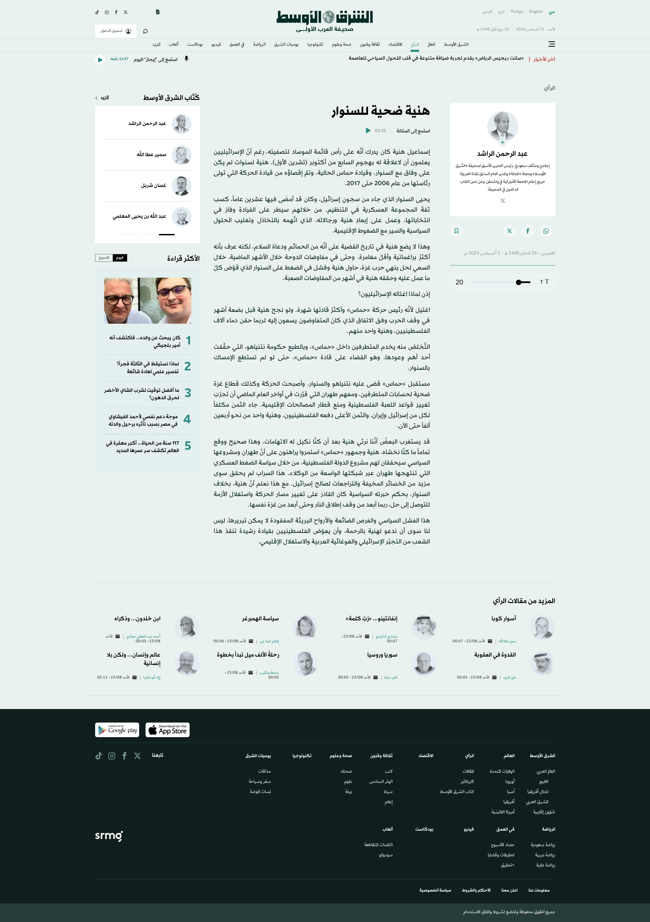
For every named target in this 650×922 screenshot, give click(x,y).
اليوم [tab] (120, 257)
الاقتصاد (395, 45)
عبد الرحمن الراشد (147, 123)
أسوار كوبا (504, 619)
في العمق (237, 45)
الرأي (415, 45)
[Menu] (551, 44)
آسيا (511, 792)
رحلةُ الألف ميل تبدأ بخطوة (248, 655)
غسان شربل (153, 185)
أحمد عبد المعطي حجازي (143, 637)
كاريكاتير (467, 782)
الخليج (543, 782)
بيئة (348, 792)
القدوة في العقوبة (495, 655)
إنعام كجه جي (269, 642)
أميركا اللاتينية (503, 812)
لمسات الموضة (260, 792)
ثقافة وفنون (370, 45)
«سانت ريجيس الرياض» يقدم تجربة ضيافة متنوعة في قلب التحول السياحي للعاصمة (436, 59)
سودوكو (386, 855)
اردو (501, 12)
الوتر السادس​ (381, 782)
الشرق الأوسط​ (456, 45)
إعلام (389, 802)
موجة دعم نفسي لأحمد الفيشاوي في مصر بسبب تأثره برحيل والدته (143, 420)
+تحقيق (508, 865)
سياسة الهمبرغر (260, 619)
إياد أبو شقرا (151, 678)
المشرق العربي (537, 802)
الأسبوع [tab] (104, 257)
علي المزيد (509, 678)
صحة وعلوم (341, 45)
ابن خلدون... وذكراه (137, 619)
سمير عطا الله (151, 154)
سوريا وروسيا (382, 655)
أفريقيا (509, 802)
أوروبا (510, 782)
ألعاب (173, 45)
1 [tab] (167, 235)
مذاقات (264, 772)
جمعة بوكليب (269, 673)
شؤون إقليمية (544, 812)
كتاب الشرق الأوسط (457, 792)
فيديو (216, 45)
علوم (348, 782)
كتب (389, 772)
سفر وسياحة (260, 782)
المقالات (468, 772)
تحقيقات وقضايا (501, 855)
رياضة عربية (545, 855)
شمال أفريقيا (537, 792)
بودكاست (195, 45)
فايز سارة (390, 678)
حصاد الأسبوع (503, 845)
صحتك (346, 772)
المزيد (156, 45)
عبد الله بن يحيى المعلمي (139, 216)
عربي (552, 12)
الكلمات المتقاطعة (378, 845)
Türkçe (517, 12)
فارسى (487, 12)
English (536, 12)
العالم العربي (546, 772)
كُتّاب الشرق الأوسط (171, 98)
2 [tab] (147, 235)
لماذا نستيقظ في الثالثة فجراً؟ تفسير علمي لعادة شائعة (148, 368)
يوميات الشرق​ (286, 45)
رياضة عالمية (545, 865)
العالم (431, 45)
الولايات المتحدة (502, 772)
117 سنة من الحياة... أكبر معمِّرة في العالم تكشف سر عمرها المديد (142, 447)
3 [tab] (128, 235)
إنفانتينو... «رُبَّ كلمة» (371, 619)
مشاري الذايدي (386, 637)
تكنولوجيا (315, 45)
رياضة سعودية (543, 845)
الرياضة (259, 45)
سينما (388, 792)
